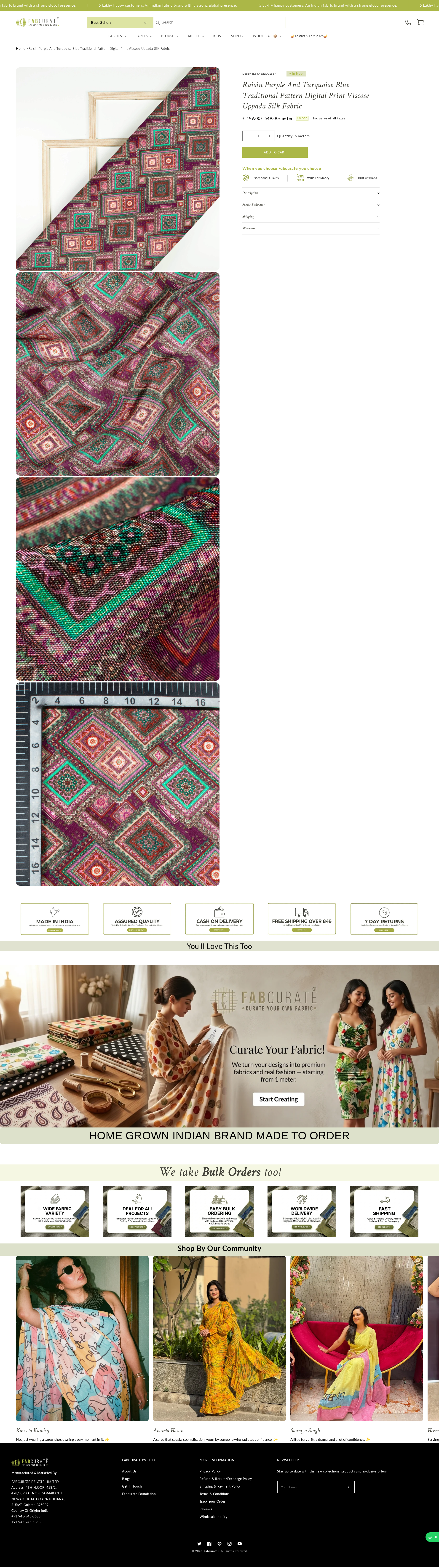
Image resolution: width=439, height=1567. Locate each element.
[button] (421, 22)
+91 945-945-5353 (26, 1522)
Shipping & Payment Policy (220, 1486)
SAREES (142, 36)
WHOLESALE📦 (265, 36)
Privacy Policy (210, 1471)
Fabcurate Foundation (139, 1494)
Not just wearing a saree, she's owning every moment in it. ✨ (62, 1439)
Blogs (126, 1479)
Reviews (206, 1509)
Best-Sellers (101, 22)
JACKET (194, 36)
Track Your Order (212, 1501)
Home (20, 48)
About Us (129, 1471)
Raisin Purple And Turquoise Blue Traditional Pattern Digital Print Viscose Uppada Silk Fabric (99, 48)
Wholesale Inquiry (213, 1517)
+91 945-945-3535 (26, 1516)
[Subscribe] (348, 1487)
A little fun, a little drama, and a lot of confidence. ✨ (330, 1439)
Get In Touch (132, 1486)
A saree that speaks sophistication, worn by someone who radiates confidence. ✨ (215, 1439)
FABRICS (115, 36)
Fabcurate (210, 1551)
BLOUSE (167, 36)
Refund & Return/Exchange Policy (226, 1479)
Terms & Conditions (215, 1494)
